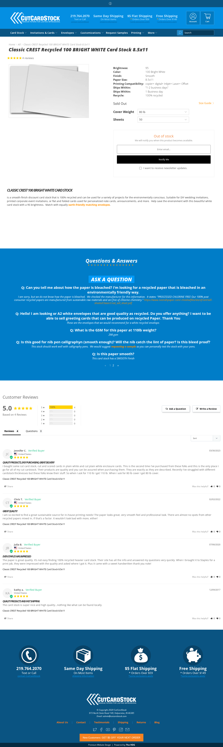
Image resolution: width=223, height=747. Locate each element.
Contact (81, 722)
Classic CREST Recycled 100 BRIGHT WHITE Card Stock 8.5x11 (34, 478)
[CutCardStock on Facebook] (101, 730)
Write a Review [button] (208, 408)
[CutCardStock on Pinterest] (114, 730)
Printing (136, 32)
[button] (213, 486)
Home (12, 44)
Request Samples (117, 32)
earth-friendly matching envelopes (89, 204)
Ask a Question (111, 279)
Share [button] (10, 486)
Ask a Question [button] (177, 408)
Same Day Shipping (108, 18)
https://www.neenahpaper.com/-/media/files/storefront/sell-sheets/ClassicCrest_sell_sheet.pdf (153, 301)
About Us (62, 722)
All (19, 44)
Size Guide (205, 103)
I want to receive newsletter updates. (165, 168)
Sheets (118, 119)
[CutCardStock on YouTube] (108, 730)
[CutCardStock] (35, 18)
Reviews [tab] (9, 431)
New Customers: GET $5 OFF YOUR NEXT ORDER (111, 737)
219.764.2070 (80, 18)
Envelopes (67, 32)
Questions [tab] (32, 431)
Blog (157, 722)
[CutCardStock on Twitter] (95, 730)
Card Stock (17, 32)
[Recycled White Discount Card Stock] (49, 91)
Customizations (90, 32)
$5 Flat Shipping (139, 18)
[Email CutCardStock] (127, 730)
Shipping (123, 722)
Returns (141, 722)
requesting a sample (123, 346)
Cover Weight (123, 112)
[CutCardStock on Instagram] (121, 730)
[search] (195, 33)
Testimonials (101, 722)
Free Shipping (167, 18)
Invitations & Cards (42, 32)
